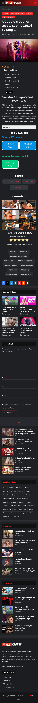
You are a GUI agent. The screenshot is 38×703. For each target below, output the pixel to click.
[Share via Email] (27, 283)
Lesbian (5, 505)
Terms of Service (8, 687)
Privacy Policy (8, 684)
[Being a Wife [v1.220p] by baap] (8, 461)
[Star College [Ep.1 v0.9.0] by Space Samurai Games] (10, 321)
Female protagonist (19, 256)
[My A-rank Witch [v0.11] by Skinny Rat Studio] (7, 543)
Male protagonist (26, 261)
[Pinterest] (19, 283)
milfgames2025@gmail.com (15, 666)
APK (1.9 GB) (10, 164)
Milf (15, 509)
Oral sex (13, 270)
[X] (7, 283)
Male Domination (15, 505)
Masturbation (11, 265)
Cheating (28, 491)
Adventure (19, 488)
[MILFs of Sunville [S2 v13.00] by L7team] (8, 470)
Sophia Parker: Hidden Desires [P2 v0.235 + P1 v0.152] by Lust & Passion (25, 431)
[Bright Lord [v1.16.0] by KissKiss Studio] (7, 629)
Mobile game (27, 265)
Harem (29, 502)
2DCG (4, 488)
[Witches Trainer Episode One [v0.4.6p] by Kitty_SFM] (7, 571)
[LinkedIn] (11, 283)
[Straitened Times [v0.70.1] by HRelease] (8, 442)
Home (5, 9)
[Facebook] (3, 283)
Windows (10, 17)
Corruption (6, 495)
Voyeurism (26, 274)
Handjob (21, 502)
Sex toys (22, 513)
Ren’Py (10, 9)
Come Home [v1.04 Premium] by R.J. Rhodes (9, 309)
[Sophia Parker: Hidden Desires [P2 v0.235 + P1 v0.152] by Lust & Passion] (8, 432)
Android (5, 14)
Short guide (28, 181)
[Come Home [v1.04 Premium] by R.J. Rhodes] (10, 300)
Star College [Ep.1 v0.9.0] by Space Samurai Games (8, 330)
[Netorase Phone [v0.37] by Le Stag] (7, 553)
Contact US (7, 677)
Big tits (21, 491)
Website (4, 396)
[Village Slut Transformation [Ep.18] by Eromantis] (28, 300)
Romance (5, 513)
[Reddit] (23, 283)
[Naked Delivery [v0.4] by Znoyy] (7, 534)
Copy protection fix (12, 181)
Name (4, 378)
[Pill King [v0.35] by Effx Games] (7, 562)
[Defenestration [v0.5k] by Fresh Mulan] (28, 321)
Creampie (15, 495)
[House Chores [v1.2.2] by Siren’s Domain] (7, 591)
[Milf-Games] (13, 3)
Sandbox (14, 513)
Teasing (25, 270)
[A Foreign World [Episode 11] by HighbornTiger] (7, 619)
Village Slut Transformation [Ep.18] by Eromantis (27, 309)
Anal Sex (24, 252)
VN (4, 17)
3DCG (13, 252)
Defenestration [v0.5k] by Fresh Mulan (26, 330)
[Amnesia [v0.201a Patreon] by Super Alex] (8, 452)
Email (4, 387)
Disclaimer (6, 681)
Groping (5, 502)
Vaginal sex (12, 274)
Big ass (13, 491)
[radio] (11, 240)
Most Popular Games (17, 14)
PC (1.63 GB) (10, 145)
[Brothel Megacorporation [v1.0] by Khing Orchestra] (7, 601)
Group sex (9, 261)
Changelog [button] (6, 127)
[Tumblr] (15, 283)
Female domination (8, 498)
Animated (5, 491)
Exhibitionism (24, 495)
